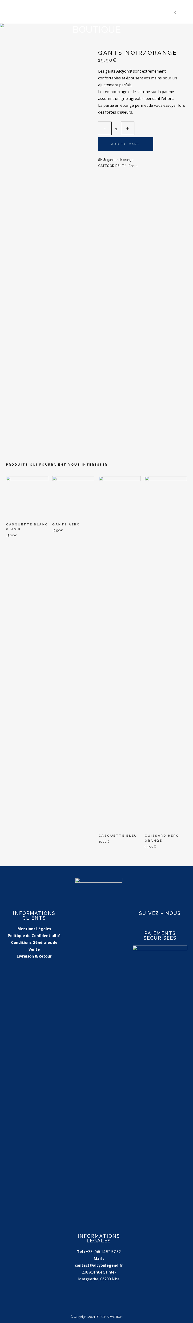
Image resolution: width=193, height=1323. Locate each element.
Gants (133, 166)
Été (124, 166)
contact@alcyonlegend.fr (99, 1265)
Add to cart (125, 144)
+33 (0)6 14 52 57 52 (103, 1251)
